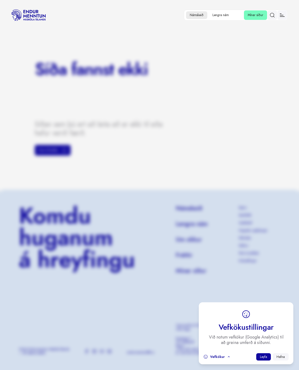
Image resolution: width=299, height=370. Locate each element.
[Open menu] (282, 15)
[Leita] (272, 15)
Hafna (281, 356)
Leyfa (263, 356)
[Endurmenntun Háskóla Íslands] (28, 15)
